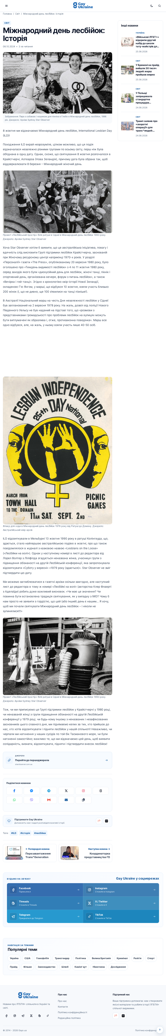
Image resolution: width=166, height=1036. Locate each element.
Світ (17, 13)
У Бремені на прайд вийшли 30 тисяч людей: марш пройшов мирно (147, 69)
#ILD (13, 833)
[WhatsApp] (14, 800)
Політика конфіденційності (72, 1012)
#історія (25, 833)
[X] (66, 791)
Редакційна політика (69, 1018)
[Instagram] (84, 791)
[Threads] (101, 791)
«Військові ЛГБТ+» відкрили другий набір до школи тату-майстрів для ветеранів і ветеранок (147, 44)
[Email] (66, 800)
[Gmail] (49, 800)
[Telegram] (49, 791)
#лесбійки (40, 833)
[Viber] (32, 800)
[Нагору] (159, 1029)
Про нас (62, 1001)
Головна (7, 13)
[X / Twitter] (31, 1015)
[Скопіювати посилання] (84, 800)
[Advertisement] (57, 354)
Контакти (63, 1006)
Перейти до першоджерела (32, 760)
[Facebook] (14, 791)
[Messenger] (32, 791)
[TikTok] (47, 1015)
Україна (140, 33)
